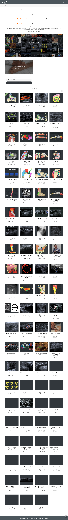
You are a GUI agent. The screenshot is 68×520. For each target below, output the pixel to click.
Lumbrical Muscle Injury (12, 314)
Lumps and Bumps (41, 314)
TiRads (11, 237)
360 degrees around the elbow (26, 372)
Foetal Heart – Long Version (11, 372)
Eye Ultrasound (41, 391)
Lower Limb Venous (41, 372)
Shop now (34, 47)
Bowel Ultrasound (26, 237)
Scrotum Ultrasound (56, 161)
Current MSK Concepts (41, 409)
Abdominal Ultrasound (56, 237)
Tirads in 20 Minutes (56, 218)
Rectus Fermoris (26, 295)
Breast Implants (12, 123)
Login (63, 2)
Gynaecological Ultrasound (41, 353)
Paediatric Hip (56, 274)
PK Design (46, 518)
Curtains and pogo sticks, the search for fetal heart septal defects (26, 276)
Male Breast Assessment (41, 103)
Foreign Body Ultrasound (26, 391)
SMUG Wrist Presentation (41, 295)
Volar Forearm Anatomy (26, 409)
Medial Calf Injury (56, 295)
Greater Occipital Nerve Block (56, 409)
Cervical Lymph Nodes (56, 391)
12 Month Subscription (11, 353)
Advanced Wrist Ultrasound (26, 333)
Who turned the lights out (12, 274)
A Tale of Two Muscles (11, 255)
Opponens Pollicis (41, 274)
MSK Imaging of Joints (11, 447)
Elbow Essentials (26, 161)
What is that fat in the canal (41, 255)
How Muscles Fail (26, 218)
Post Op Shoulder (11, 295)
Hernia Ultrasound (26, 353)
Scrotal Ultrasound (56, 372)
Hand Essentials (56, 143)
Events (60, 2)
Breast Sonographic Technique (56, 103)
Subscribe (56, 2)
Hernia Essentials (41, 143)
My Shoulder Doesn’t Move (26, 255)
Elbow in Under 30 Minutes (11, 218)
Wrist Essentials (12, 161)
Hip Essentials (12, 143)
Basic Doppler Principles (27, 103)
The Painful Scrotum (27, 199)
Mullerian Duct (12, 391)
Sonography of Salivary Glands (12, 427)
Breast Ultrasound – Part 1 (11, 333)
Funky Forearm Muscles (12, 199)
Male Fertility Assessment (41, 218)
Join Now (19, 82)
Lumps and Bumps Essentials (26, 123)
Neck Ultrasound (41, 237)
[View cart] (65, 2)
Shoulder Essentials (41, 161)
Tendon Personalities (41, 199)
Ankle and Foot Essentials (41, 123)
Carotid (11, 409)
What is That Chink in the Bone (56, 179)
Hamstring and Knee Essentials (26, 143)
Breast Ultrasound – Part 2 (26, 314)
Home (52, 2)
